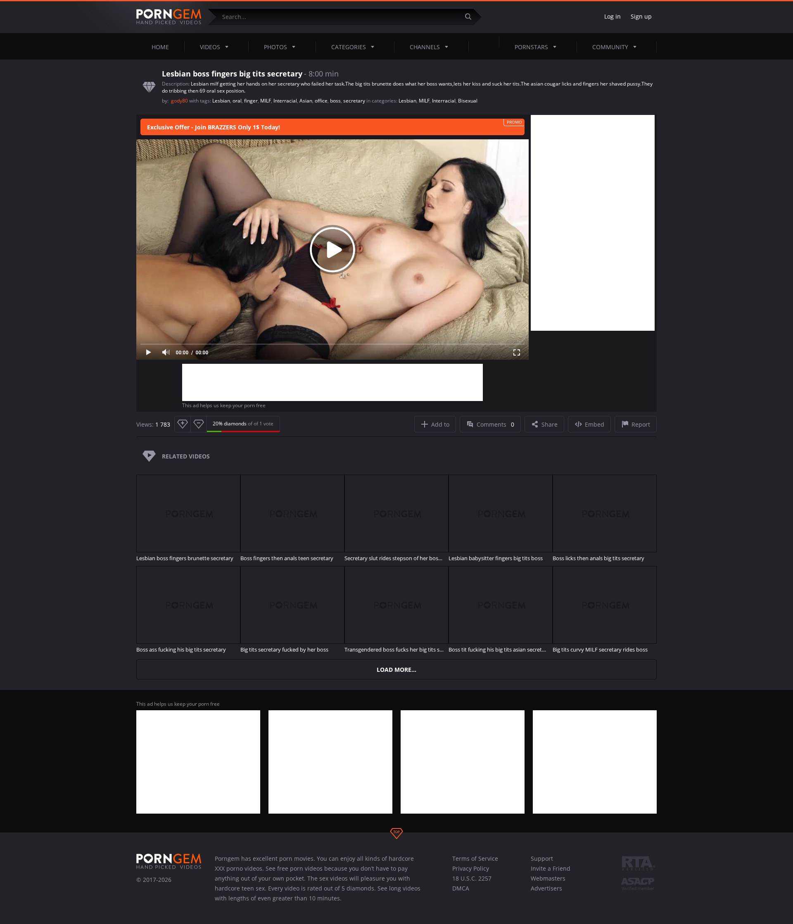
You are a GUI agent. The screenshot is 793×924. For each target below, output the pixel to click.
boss (335, 100)
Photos (275, 47)
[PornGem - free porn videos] (169, 17)
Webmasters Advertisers (548, 883)
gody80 (180, 100)
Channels (425, 47)
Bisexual (467, 100)
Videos (210, 47)
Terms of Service (475, 858)
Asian (305, 100)
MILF (265, 100)
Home (160, 47)
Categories (348, 47)
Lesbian (221, 100)
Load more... (396, 669)
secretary (354, 100)
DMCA (460, 888)
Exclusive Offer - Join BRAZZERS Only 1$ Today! (213, 127)
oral (237, 100)
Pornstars (531, 47)
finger (251, 100)
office (321, 100)
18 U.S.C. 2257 (471, 878)
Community (610, 47)
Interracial (285, 100)
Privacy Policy (470, 868)
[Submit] (471, 16)
